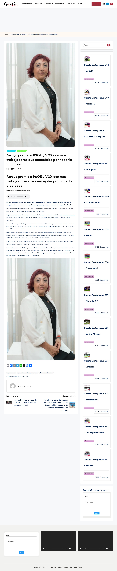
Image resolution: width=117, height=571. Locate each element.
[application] (58, 541)
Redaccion (11, 190)
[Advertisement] (58, 20)
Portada (6, 34)
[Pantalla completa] (72, 548)
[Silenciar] (70, 548)
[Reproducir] (43, 548)
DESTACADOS (21, 151)
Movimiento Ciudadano (46, 372)
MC (36, 372)
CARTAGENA (11, 151)
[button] (96, 4)
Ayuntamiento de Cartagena (25, 372)
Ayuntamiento (11, 372)
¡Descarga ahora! (89, 79)
